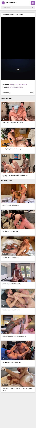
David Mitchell (11, 87)
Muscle (12, 84)
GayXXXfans (11, 3)
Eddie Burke (19, 87)
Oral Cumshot (23, 84)
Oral (16, 84)
